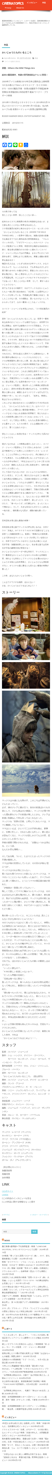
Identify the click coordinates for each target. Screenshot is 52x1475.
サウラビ (6, 1215)
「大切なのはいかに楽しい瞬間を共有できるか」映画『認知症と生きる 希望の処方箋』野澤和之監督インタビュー (25, 1457)
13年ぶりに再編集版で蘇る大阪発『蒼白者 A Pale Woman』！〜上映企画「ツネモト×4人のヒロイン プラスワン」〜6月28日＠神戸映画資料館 (25, 1369)
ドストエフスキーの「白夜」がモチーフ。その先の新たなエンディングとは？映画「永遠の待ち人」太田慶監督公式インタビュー (25, 1432)
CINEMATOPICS (12, 3)
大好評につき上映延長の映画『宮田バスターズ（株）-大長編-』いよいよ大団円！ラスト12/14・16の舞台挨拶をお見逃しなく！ (25, 1280)
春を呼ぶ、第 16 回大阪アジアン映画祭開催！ (21, 1302)
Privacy (8, 8)
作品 (44, 2)
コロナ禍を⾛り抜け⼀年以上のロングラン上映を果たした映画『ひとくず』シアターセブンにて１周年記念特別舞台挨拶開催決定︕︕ (25, 1289)
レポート (8, 1328)
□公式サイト (7, 1191)
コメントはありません (12, 61)
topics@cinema (10, 58)
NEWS (7, 1240)
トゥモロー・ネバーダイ (38, 1215)
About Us (20, 8)
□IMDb (5, 1194)
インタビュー (32, 2)
